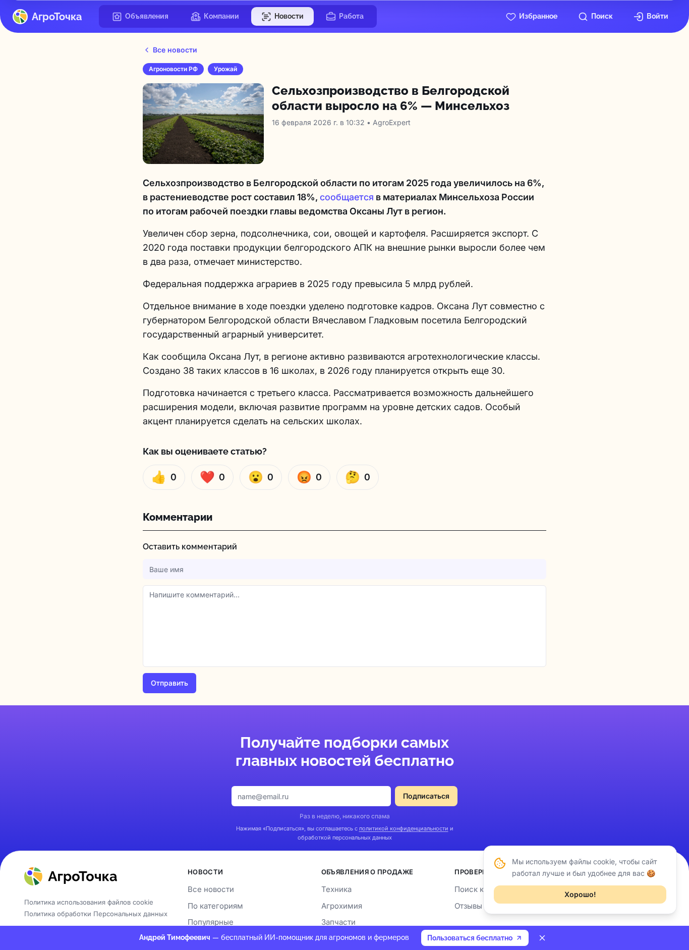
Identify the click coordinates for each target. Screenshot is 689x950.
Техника (336, 889)
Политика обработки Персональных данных (95, 914)
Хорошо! (580, 893)
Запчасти (338, 922)
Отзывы (468, 906)
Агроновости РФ (173, 69)
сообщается (347, 197)
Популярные (211, 922)
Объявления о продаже (367, 872)
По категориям (215, 906)
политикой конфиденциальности (403, 828)
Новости (205, 872)
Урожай (225, 69)
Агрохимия (341, 906)
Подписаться (426, 796)
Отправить (169, 683)
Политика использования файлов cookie (88, 902)
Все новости (175, 49)
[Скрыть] (542, 937)
